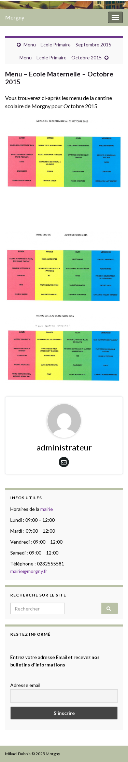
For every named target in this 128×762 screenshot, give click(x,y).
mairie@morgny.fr (28, 571)
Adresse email (25, 685)
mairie (46, 509)
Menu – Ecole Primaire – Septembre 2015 (67, 44)
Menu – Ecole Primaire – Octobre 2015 (60, 57)
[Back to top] (112, 746)
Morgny (14, 17)
